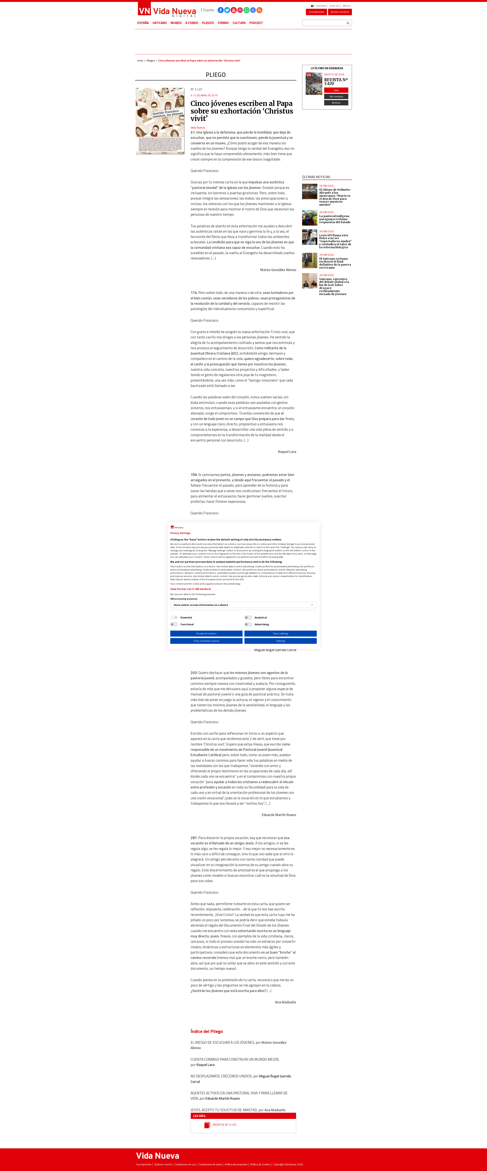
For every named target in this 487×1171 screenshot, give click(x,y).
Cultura (239, 22)
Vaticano (160, 22)
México (347, 5)
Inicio (140, 60)
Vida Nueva (198, 127)
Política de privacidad (236, 1164)
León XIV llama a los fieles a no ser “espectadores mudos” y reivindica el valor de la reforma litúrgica (335, 241)
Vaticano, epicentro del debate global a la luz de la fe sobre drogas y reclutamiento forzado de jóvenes (334, 286)
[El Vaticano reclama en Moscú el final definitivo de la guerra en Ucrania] (310, 260)
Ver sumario (336, 96)
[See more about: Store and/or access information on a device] (312, 605)
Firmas (223, 22)
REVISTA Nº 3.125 (224, 1124)
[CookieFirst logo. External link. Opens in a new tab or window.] (177, 527)
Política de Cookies (260, 1164)
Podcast (256, 22)
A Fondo (191, 22)
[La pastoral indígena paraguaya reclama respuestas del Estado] (310, 218)
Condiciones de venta (210, 1164)
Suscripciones (316, 12)
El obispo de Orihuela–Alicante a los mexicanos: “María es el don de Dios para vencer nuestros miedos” (335, 197)
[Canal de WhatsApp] (246, 10)
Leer (336, 90)
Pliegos (208, 22)
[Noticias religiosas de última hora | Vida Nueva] (167, 10)
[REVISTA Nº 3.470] (314, 83)
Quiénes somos (163, 1164)
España (143, 22)
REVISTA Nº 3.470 (336, 81)
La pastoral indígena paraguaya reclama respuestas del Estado (335, 219)
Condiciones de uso (185, 1164)
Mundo (176, 22)
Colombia (321, 5)
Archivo (336, 103)
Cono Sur (334, 5)
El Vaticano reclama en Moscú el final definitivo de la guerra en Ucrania (335, 263)
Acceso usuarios (340, 12)
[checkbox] (174, 617)
